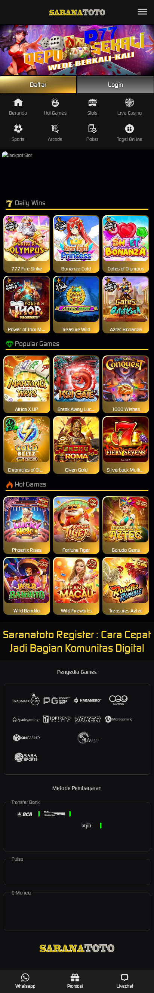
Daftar (38, 85)
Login (115, 85)
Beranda (18, 113)
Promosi (75, 986)
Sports (18, 139)
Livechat (125, 986)
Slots (92, 113)
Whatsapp (25, 986)
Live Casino (129, 113)
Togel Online (129, 139)
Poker (92, 139)
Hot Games (55, 113)
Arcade (55, 139)
